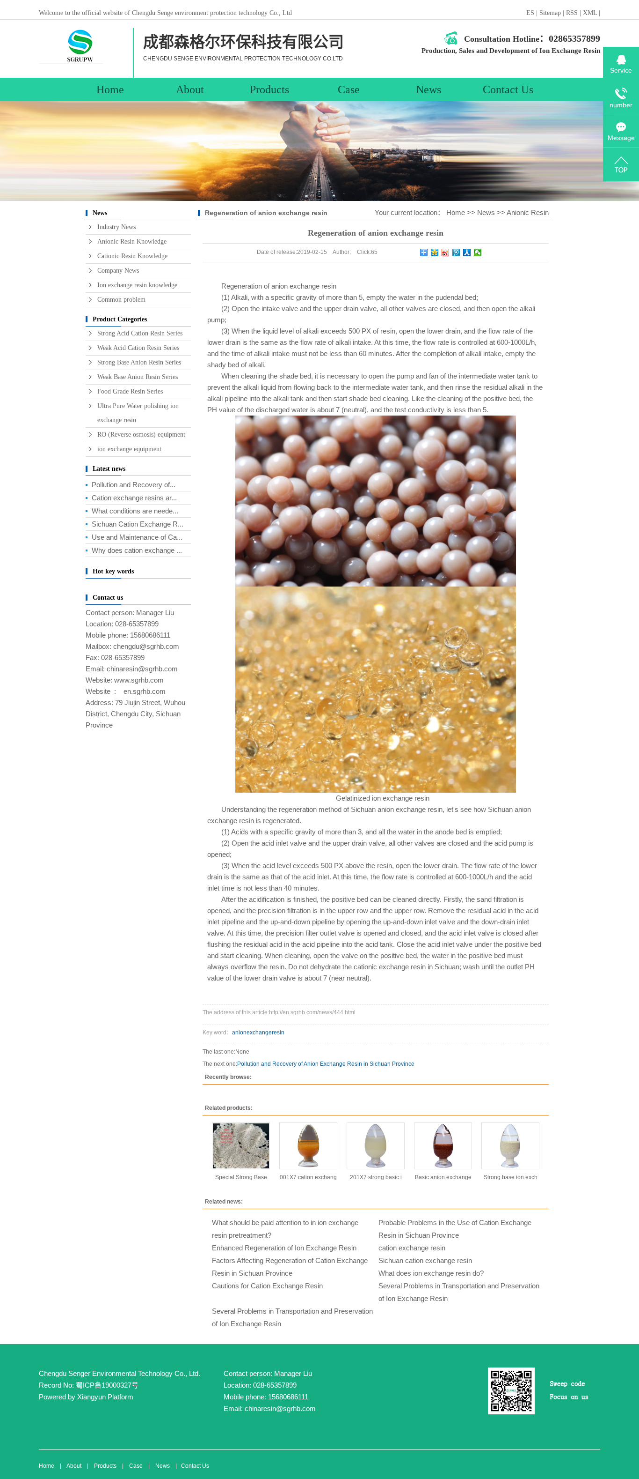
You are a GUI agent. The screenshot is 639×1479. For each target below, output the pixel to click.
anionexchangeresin (258, 1032)
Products (269, 89)
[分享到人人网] (467, 252)
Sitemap (551, 12)
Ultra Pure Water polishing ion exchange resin (138, 413)
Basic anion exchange (443, 1177)
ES (530, 12)
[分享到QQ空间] (435, 252)
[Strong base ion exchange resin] (510, 1145)
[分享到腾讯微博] (456, 252)
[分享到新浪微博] (446, 252)
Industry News (116, 226)
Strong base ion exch (510, 1177)
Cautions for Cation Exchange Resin (267, 1286)
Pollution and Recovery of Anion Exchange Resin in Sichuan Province (325, 1064)
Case (349, 89)
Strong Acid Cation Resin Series (139, 333)
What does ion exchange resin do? (431, 1273)
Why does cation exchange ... (137, 550)
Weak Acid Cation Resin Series (138, 347)
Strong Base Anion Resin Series (139, 362)
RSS (572, 12)
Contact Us (508, 89)
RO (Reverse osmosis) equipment (141, 434)
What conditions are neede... (135, 511)
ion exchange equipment (129, 449)
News (428, 89)
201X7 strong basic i (376, 1177)
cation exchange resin (411, 1248)
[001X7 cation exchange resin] (308, 1145)
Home (110, 89)
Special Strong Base (241, 1177)
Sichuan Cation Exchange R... (137, 524)
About (190, 89)
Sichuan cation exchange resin (425, 1260)
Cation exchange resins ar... (134, 498)
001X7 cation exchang (308, 1177)
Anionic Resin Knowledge (132, 241)
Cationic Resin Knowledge (132, 256)
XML (590, 12)
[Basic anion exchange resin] (443, 1145)
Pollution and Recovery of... (133, 485)
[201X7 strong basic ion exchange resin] (376, 1145)
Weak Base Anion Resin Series (137, 376)
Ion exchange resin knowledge (137, 285)
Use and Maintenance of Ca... (137, 537)
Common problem (121, 299)
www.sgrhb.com (139, 680)
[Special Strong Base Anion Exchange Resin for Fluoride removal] (241, 1145)
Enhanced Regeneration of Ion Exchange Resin (284, 1248)
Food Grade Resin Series (130, 391)
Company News (118, 270)
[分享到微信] (478, 252)
